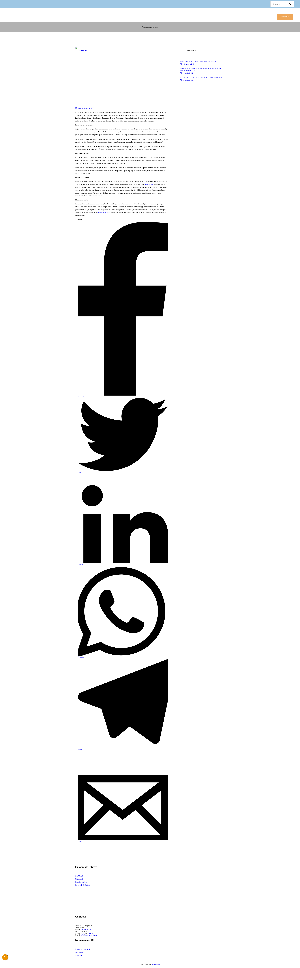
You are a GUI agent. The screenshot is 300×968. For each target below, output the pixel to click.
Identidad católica (81, 882)
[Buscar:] (282, 4)
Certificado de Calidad (82, 885)
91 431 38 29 (92, 933)
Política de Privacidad (82, 949)
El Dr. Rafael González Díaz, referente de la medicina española (201, 77)
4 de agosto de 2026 (188, 64)
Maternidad (79, 879)
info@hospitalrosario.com (89, 935)
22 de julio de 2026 (188, 80)
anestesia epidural (104, 212)
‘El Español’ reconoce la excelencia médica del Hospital (198, 61)
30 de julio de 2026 (188, 73)
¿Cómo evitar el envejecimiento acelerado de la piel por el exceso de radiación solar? (200, 69)
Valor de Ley (155, 964)
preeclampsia (148, 184)
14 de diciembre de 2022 (86, 108)
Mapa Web (78, 955)
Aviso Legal (79, 952)
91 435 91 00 (86, 929)
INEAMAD (79, 876)
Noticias (83, 50)
